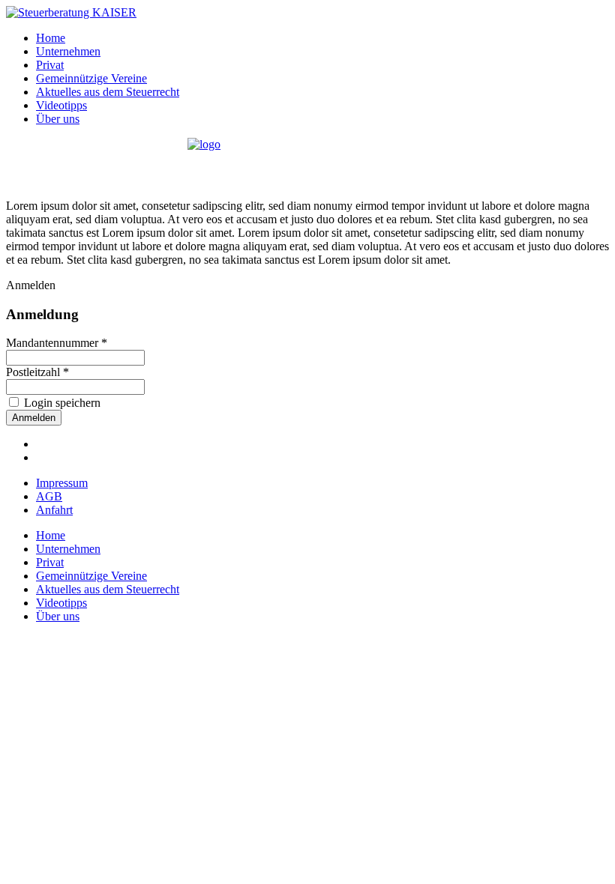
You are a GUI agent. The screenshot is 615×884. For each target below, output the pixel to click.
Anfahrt (54, 509)
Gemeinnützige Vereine (91, 78)
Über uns (58, 118)
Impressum (62, 482)
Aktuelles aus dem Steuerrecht (107, 91)
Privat (50, 64)
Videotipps (61, 105)
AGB (49, 496)
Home (50, 37)
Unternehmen (68, 51)
